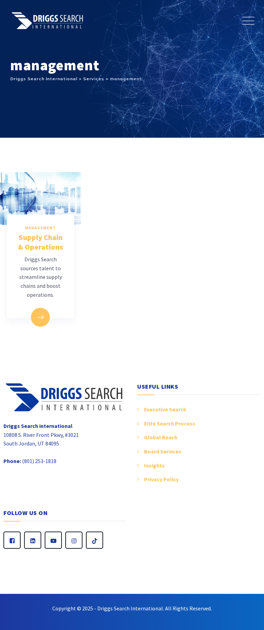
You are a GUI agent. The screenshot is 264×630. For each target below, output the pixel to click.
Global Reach (160, 437)
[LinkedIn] (32, 540)
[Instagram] (73, 540)
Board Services (162, 451)
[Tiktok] (94, 540)
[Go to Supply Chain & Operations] (40, 317)
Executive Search (165, 409)
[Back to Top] (249, 615)
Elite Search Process (169, 423)
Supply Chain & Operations (40, 242)
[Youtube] (53, 540)
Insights (154, 465)
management (40, 227)
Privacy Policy (161, 479)
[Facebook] (12, 540)
